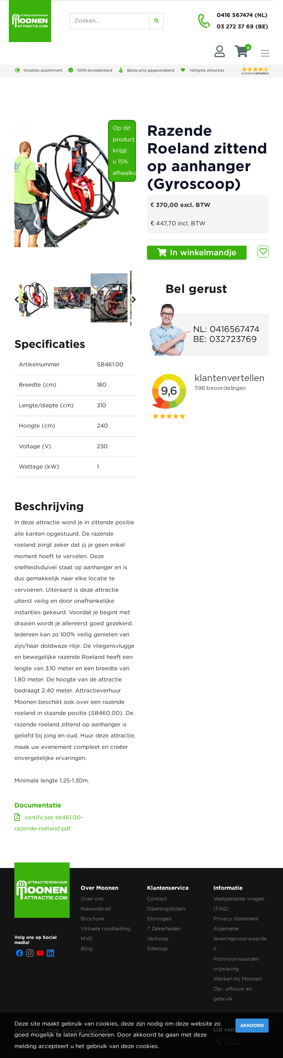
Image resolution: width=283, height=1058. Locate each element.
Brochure (92, 919)
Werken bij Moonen (237, 979)
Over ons (92, 899)
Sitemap (157, 949)
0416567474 (234, 329)
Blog (86, 949)
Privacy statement (235, 919)
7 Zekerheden (164, 929)
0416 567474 (235, 15)
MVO (87, 939)
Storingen (159, 919)
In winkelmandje (201, 253)
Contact (157, 899)
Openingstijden (166, 909)
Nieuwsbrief (96, 909)
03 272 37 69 (235, 26)
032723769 (233, 339)
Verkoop (157, 939)
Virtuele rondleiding (105, 929)
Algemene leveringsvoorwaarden (240, 939)
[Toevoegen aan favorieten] (263, 251)
